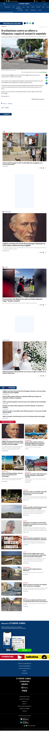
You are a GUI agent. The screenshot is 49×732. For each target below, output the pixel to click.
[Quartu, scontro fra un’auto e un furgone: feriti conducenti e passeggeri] (11, 589)
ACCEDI (43, 1)
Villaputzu (10, 103)
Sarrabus (5, 103)
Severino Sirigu (5, 403)
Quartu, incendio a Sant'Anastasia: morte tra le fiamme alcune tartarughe (24, 416)
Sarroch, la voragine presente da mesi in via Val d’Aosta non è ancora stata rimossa (35, 600)
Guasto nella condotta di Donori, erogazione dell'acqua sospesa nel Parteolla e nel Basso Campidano (34, 443)
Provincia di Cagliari (12, 23)
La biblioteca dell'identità (24, 668)
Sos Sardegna (20, 10)
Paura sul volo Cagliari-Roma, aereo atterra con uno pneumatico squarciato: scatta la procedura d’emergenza (34, 555)
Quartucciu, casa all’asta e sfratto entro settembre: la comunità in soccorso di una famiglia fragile (35, 524)
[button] (25, 23)
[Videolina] (12, 657)
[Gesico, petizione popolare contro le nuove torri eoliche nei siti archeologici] (13, 463)
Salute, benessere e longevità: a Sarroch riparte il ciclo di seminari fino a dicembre (35, 538)
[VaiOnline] (24, 688)
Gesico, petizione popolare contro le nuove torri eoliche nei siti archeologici (24, 402)
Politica (32, 7)
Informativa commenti (24, 708)
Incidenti (27, 10)
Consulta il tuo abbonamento (24, 663)
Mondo (28, 7)
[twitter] (4, 1)
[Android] (24, 722)
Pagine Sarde (24, 673)
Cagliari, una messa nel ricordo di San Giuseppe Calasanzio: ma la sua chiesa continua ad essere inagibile (24, 244)
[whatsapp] (8, 1)
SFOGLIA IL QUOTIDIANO (6, 12)
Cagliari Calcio (33, 10)
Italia (23, 7)
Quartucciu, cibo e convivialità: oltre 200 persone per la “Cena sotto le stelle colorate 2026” (35, 493)
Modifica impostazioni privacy (24, 706)
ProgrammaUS (7, 7)
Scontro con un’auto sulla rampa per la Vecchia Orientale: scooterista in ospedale (36, 475)
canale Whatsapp (43, 72)
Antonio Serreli (5, 409)
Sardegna (18, 7)
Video (13, 7)
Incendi (39, 10)
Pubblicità (24, 701)
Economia (38, 7)
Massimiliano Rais (6, 250)
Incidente (7, 107)
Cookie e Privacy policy (24, 696)
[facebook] (6, 1)
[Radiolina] (36, 657)
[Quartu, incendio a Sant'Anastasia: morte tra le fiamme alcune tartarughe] (11, 511)
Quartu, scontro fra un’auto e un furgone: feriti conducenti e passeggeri (35, 585)
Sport (43, 7)
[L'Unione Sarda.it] (24, 3)
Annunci (24, 670)
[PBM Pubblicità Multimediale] (24, 691)
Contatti (24, 703)
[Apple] (24, 718)
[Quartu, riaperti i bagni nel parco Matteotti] (11, 573)
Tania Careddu (5, 166)
